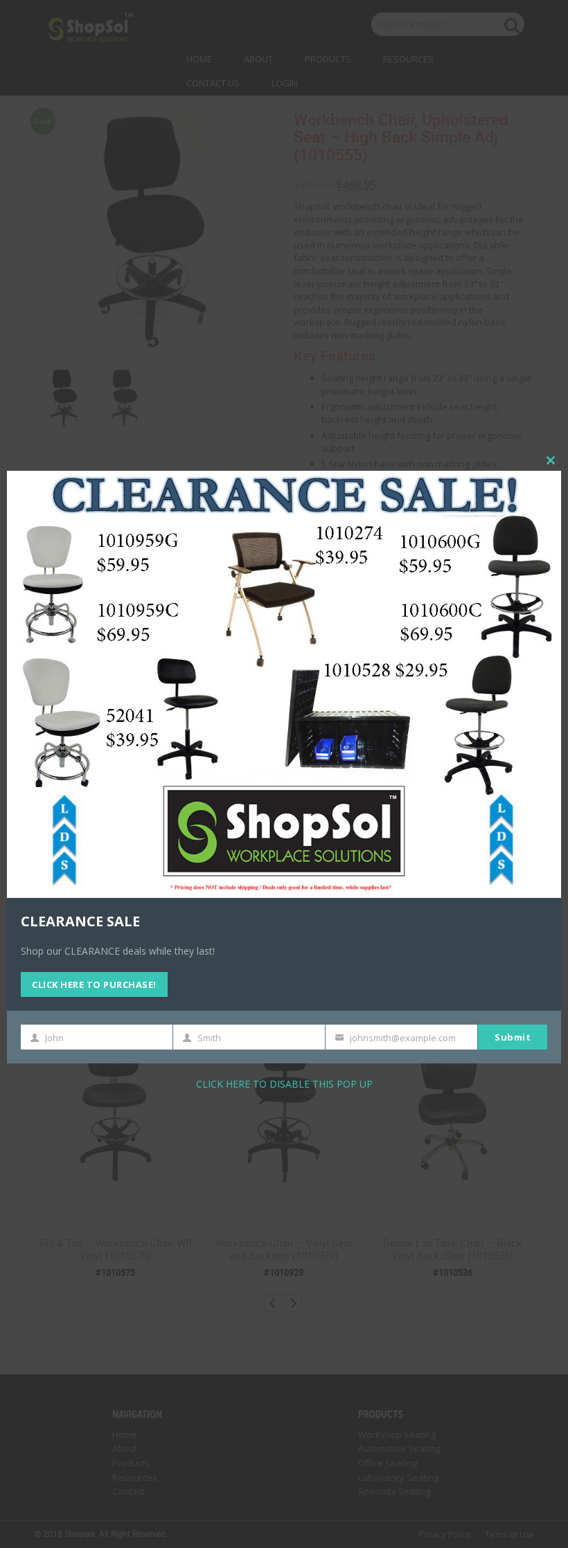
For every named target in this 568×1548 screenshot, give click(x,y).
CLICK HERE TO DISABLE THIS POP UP (284, 1083)
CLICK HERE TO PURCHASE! (94, 984)
